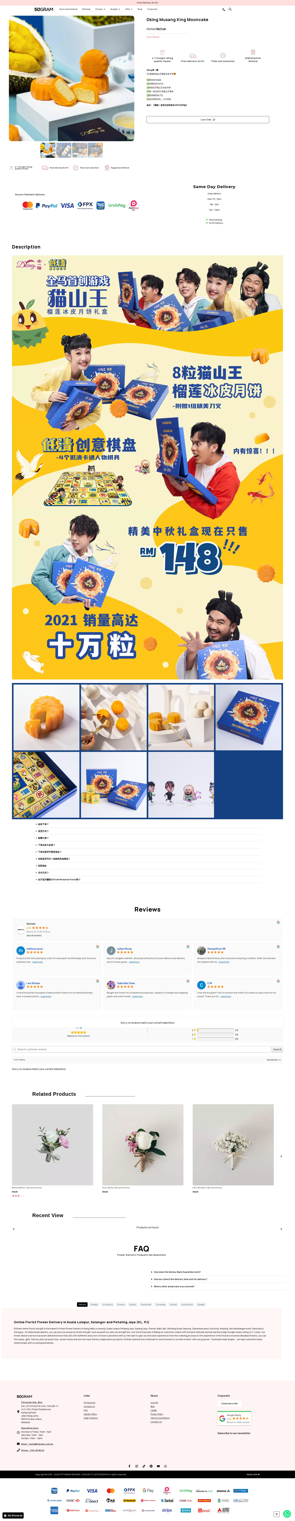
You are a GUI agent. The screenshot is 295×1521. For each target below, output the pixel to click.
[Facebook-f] (129, 1466)
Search (277, 1049)
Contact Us (89, 1406)
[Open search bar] (230, 9)
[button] (147, 824)
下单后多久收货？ (46, 844)
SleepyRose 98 (216, 948)
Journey (154, 1402)
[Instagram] (137, 1466)
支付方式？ (43, 872)
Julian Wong (124, 948)
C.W (209, 983)
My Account (89, 1402)
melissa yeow (35, 948)
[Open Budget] (119, 9)
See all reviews (34, 935)
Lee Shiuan (33, 983)
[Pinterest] (151, 1466)
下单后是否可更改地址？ (50, 851)
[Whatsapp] (166, 1466)
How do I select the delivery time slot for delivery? (180, 1279)
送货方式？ (43, 831)
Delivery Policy (90, 1414)
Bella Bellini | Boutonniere (27, 1187)
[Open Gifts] (132, 9)
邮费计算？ (43, 837)
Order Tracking (91, 1417)
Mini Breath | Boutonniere (207, 1187)
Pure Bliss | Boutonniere (116, 1187)
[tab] (82, 1304)
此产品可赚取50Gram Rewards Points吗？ (59, 879)
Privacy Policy (157, 1414)
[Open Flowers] (105, 9)
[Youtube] (158, 1466)
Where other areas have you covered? (174, 1286)
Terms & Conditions (160, 1417)
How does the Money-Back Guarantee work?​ (177, 1271)
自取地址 (42, 865)
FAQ (86, 1410)
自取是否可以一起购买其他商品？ (54, 858)
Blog (153, 1406)
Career (154, 1410)
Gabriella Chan (126, 983)
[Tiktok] (144, 1466)
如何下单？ (43, 824)
